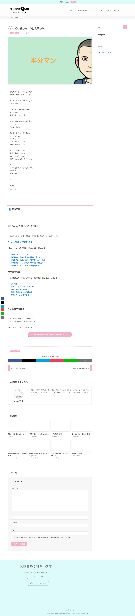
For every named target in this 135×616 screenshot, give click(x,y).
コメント (14, 488)
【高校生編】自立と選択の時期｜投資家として (27, 265)
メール (14, 522)
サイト (13, 530)
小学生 (16, 33)
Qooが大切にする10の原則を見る (20, 242)
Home (62, 610)
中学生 (12, 33)
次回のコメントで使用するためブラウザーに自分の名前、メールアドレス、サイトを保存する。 (43, 537)
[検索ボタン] (125, 10)
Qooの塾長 (18, 401)
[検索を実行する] (125, 27)
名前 (13, 514)
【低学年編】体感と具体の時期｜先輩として (26, 257)
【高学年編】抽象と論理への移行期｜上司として (28, 260)
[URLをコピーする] (85, 360)
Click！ (73, 2)
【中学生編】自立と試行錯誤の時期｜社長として (28, 263)
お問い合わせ (70, 610)
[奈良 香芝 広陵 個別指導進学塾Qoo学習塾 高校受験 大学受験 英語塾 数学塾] (19, 10)
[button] (15, 360)
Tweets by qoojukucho (104, 52)
